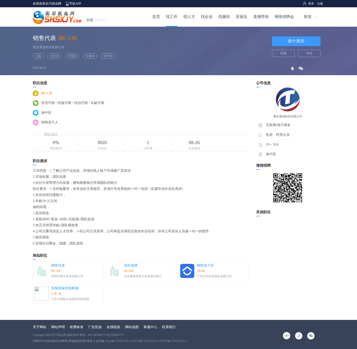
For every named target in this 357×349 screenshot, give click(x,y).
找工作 (172, 17)
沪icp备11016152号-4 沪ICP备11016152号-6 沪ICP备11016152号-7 (146, 341)
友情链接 (113, 327)
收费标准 (76, 327)
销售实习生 (205, 265)
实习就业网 (59, 335)
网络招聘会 (284, 17)
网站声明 (58, 327)
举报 (309, 53)
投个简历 (296, 41)
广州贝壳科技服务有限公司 (214, 276)
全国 (96, 20)
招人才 (189, 17)
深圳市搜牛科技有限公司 (67, 276)
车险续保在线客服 (64, 288)
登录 (311, 3)
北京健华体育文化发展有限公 (143, 276)
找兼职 (224, 17)
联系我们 (169, 327)
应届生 (241, 17)
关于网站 (39, 327)
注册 (320, 3)
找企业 (206, 17)
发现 (307, 17)
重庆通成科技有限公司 (48, 47)
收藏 (283, 53)
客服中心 (150, 327)
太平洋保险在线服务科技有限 (70, 299)
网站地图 (132, 327)
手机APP (75, 3)
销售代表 (58, 265)
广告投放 (95, 327)
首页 (156, 17)
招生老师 (131, 265)
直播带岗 (261, 17)
